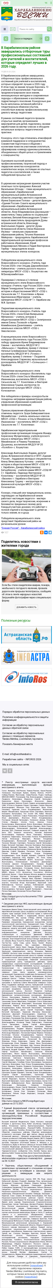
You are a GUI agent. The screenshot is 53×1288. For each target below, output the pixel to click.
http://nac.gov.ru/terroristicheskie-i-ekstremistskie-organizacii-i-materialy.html (27, 1157)
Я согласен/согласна (26, 1282)
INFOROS (30, 759)
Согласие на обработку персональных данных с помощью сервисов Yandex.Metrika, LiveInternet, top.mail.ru (23, 736)
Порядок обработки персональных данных (26, 711)
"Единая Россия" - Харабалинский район (23, 528)
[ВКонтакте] (46, 532)
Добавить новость (26, 607)
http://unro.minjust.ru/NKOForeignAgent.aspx (23, 1101)
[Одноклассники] (42, 532)
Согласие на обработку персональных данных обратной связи (23, 726)
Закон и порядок (23, 38)
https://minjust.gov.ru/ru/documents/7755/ (22, 896)
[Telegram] (50, 532)
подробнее (37, 1265)
